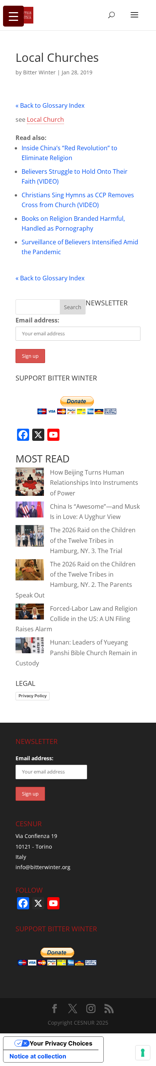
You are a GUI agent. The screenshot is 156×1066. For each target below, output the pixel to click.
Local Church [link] (45, 119)
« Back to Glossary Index (50, 105)
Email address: (37, 320)
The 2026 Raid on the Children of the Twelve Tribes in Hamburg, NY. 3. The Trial (93, 540)
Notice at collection (37, 1056)
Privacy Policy (33, 695)
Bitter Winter (39, 72)
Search (72, 307)
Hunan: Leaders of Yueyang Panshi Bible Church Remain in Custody (76, 652)
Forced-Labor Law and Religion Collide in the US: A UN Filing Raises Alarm (76, 618)
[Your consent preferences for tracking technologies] (143, 1053)
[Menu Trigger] (13, 16)
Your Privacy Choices (61, 1043)
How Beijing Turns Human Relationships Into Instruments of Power (94, 482)
